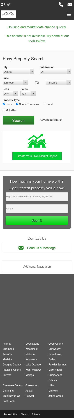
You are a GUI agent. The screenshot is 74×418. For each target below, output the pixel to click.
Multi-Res (11, 110)
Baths (24, 89)
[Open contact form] (70, 4)
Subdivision (47, 67)
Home (9, 104)
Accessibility (10, 414)
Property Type (11, 100)
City (5, 67)
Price (6, 78)
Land (49, 104)
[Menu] (68, 14)
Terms (24, 414)
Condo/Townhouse (29, 104)
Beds (6, 89)
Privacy (36, 414)
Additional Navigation (37, 266)
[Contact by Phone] (61, 4)
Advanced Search (51, 120)
